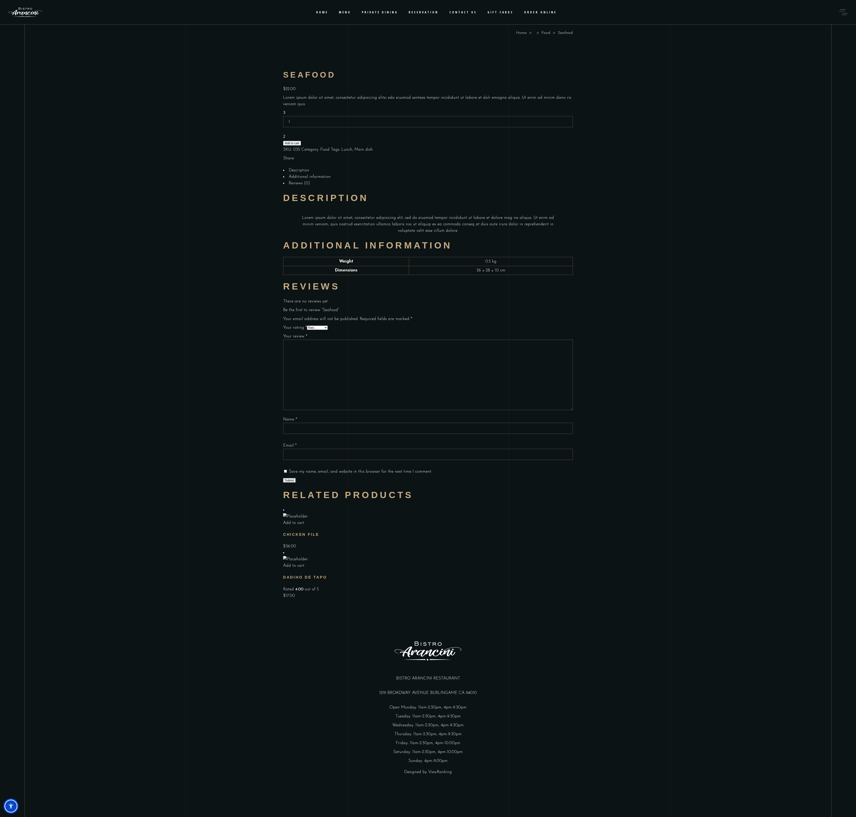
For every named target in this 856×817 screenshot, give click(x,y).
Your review (295, 336)
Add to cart (292, 143)
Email (290, 445)
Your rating (295, 328)
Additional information (310, 177)
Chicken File (301, 534)
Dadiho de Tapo (305, 577)
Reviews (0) (299, 183)
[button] (10, 806)
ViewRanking (440, 772)
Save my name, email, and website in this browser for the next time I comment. (360, 472)
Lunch (346, 150)
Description (299, 170)
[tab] (428, 170)
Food (545, 33)
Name (290, 419)
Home (521, 33)
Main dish (363, 150)
